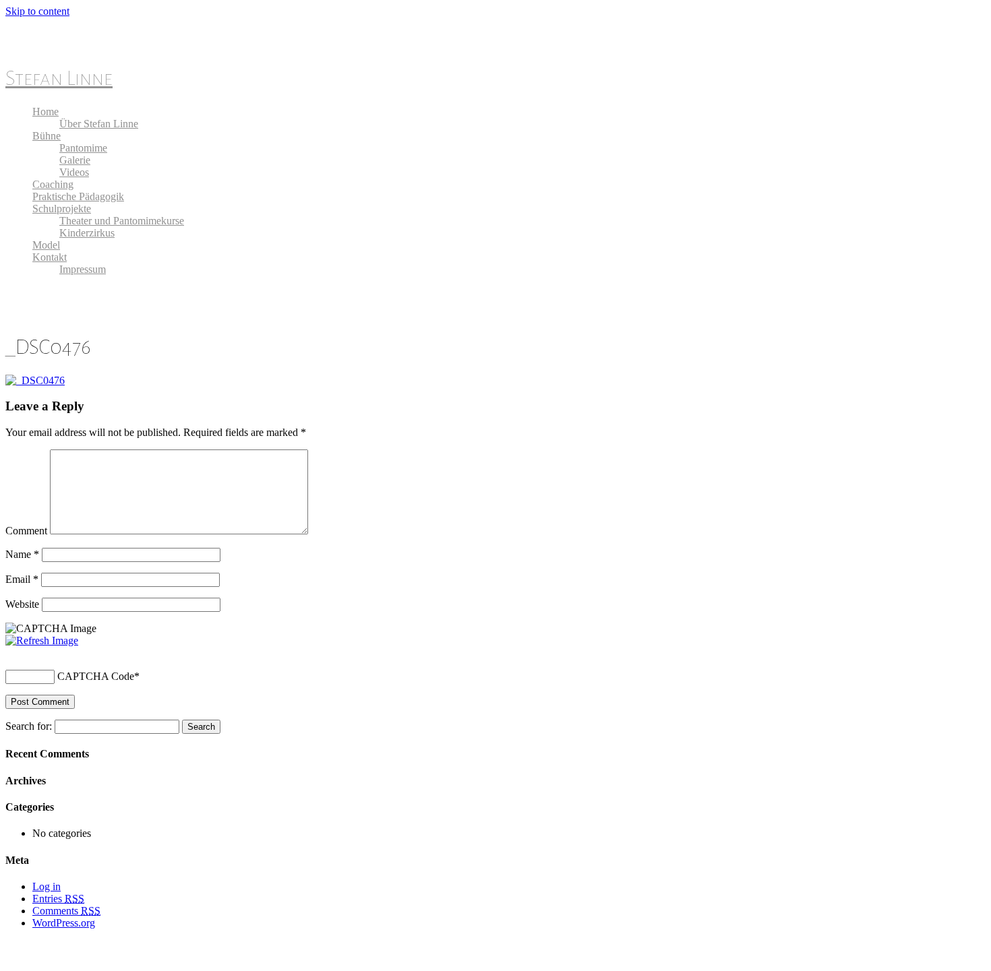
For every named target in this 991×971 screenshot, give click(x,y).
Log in (46, 886)
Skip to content (37, 11)
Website (22, 604)
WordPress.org (63, 923)
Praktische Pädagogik (78, 196)
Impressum (82, 269)
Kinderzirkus (87, 233)
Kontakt (49, 257)
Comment (26, 530)
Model (46, 245)
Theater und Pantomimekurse (121, 220)
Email (21, 579)
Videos (74, 172)
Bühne (46, 136)
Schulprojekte (61, 208)
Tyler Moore (77, 952)
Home (45, 111)
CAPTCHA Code (95, 676)
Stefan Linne (59, 78)
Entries (58, 898)
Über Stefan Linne (98, 123)
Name (22, 554)
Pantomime (83, 148)
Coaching (52, 184)
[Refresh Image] (41, 640)
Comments (66, 910)
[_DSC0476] (35, 380)
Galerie (74, 160)
